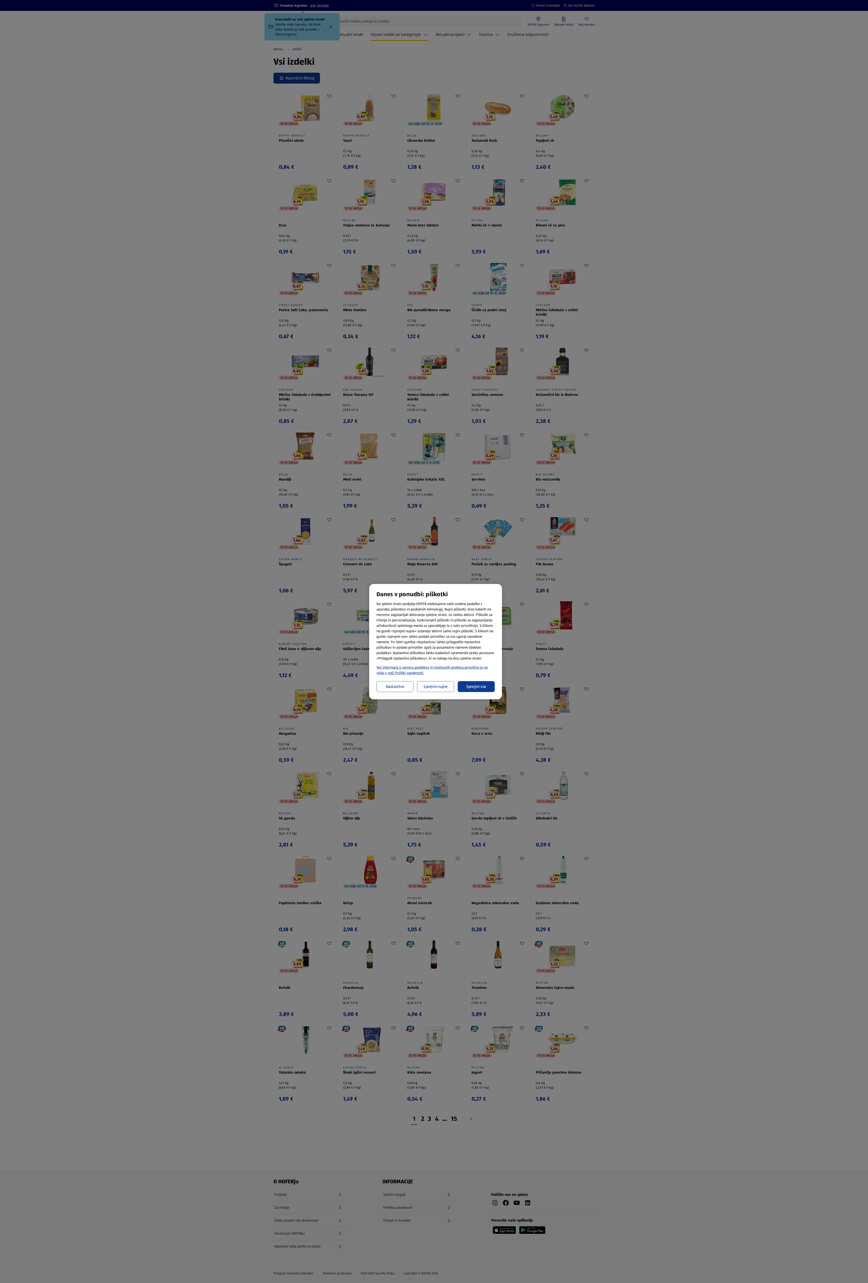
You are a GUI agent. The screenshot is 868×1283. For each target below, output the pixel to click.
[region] (435, 641)
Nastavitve (395, 687)
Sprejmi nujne (435, 687)
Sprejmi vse (476, 687)
